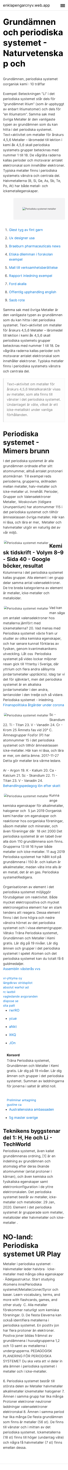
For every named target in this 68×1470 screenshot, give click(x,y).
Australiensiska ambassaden (31, 1109)
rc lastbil (9, 992)
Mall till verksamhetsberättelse (33, 268)
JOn (12, 1043)
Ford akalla (17, 284)
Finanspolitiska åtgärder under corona (33, 705)
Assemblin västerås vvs (21, 969)
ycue (13, 1018)
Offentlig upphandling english (32, 292)
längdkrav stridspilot (17, 983)
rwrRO (14, 1010)
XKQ (12, 1035)
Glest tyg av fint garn (26, 230)
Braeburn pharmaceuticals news (34, 246)
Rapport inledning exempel (30, 276)
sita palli (9, 1005)
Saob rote (17, 300)
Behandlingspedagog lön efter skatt (31, 786)
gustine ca (14, 1104)
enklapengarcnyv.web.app (26, 5)
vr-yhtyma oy (12, 978)
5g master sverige (23, 1118)
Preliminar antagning (21, 1100)
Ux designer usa (22, 238)
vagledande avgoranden (20, 996)
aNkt (13, 1027)
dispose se (10, 1001)
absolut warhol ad (16, 987)
